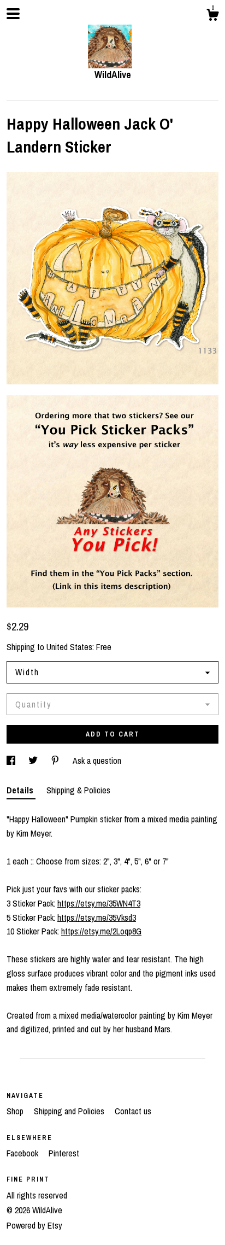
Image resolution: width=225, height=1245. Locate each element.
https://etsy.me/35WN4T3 (98, 903)
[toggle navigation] (13, 13)
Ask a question (97, 761)
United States (69, 647)
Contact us (133, 1111)
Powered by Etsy (34, 1225)
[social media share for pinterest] (56, 761)
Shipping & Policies (78, 790)
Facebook (23, 1153)
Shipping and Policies (70, 1111)
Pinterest (64, 1153)
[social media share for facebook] (12, 761)
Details (21, 790)
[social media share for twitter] (34, 761)
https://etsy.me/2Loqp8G (101, 931)
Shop (16, 1111)
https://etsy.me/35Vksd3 (96, 917)
